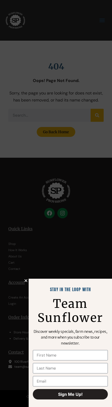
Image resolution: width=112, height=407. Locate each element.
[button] (26, 281)
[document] (56, 203)
